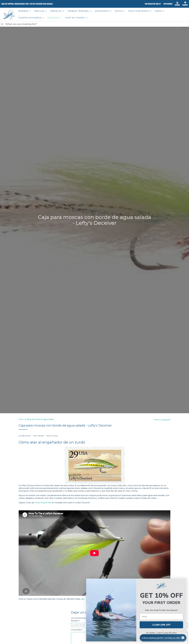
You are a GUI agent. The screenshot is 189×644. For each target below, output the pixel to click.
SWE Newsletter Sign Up (153, 3)
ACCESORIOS (102, 11)
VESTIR (118, 11)
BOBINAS (23, 11)
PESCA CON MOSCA (138, 11)
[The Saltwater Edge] (9, 14)
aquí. (83, 599)
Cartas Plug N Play (42, 502)
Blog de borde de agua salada (40, 419)
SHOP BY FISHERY (75, 18)
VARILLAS (39, 11)
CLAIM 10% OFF (161, 624)
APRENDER (53, 18)
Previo (157, 420)
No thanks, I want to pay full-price (161, 633)
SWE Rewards (167, 3)
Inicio (21, 419)
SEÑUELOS (56, 11)
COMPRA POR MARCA (30, 18)
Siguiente (166, 420)
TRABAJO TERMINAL (78, 11)
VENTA (158, 11)
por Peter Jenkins (25, 436)
